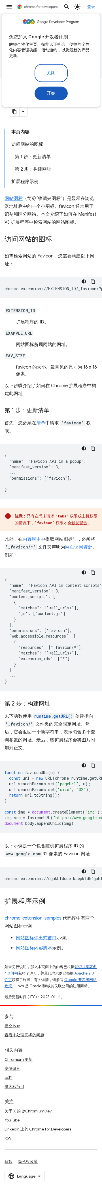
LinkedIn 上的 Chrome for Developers (38, 1129)
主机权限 (89, 516)
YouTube (12, 1120)
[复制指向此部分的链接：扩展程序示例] (51, 901)
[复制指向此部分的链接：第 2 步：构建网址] (55, 704)
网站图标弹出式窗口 (36, 938)
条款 (8, 1161)
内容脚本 (32, 539)
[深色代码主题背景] (83, 281)
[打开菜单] (9, 7)
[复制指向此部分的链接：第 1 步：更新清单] (55, 410)
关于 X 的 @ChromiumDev (28, 1111)
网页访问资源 (78, 547)
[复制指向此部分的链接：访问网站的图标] (57, 239)
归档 (8, 1077)
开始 (51, 93)
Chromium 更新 (19, 1059)
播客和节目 (14, 1086)
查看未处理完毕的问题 (24, 1034)
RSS (8, 1138)
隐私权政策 (28, 1161)
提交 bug (12, 1025)
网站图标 (14, 198)
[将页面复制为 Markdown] (14, 111)
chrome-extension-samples (33, 918)
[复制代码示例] (92, 281)
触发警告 (79, 522)
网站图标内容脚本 (34, 948)
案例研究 (12, 1068)
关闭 (51, 73)
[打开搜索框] (66, 6)
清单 (40, 423)
